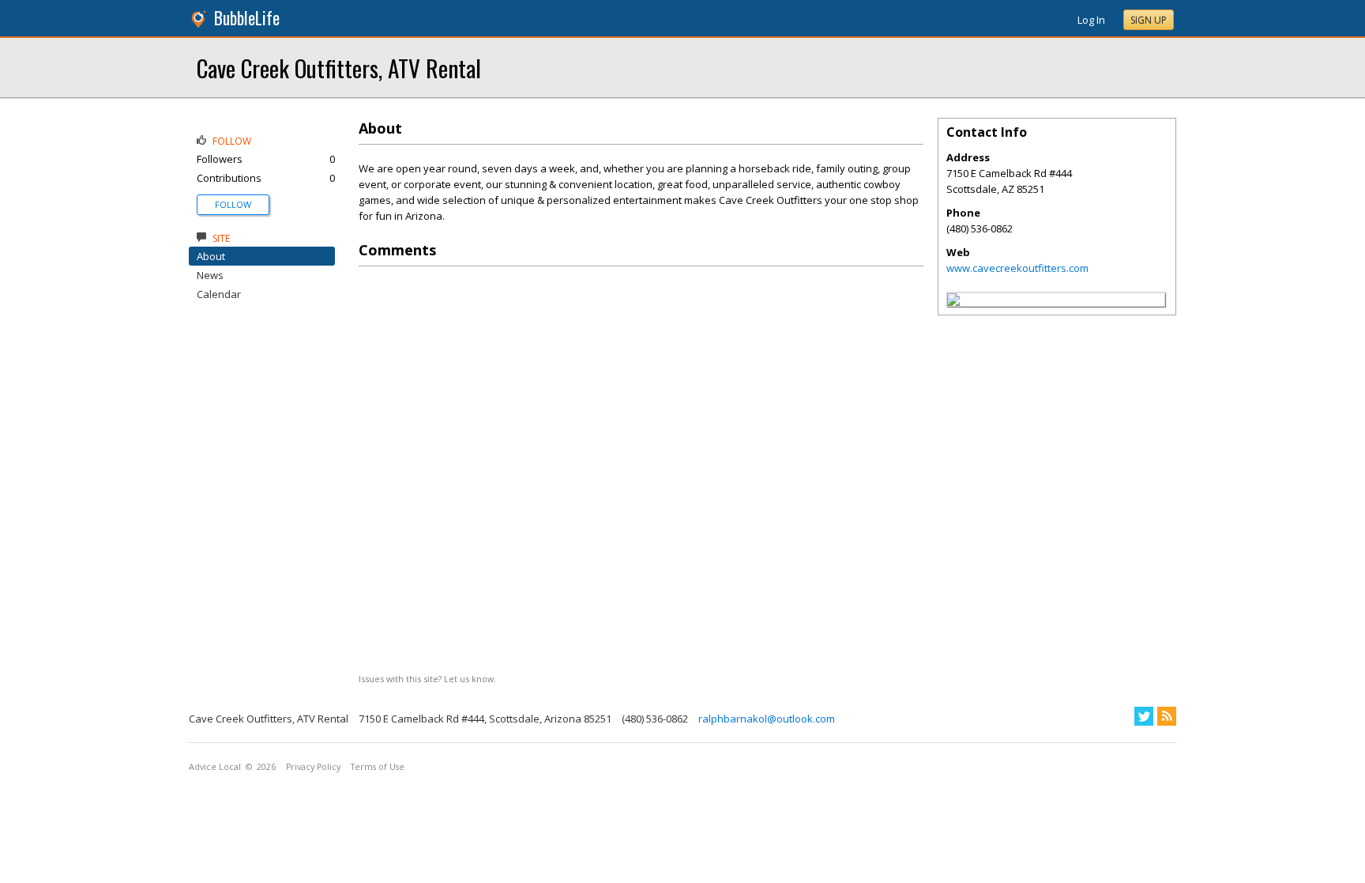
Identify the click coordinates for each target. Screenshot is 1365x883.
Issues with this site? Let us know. (427, 679)
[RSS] (1166, 716)
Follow (233, 204)
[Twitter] (1143, 716)
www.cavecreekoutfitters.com (1017, 268)
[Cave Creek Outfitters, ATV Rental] (953, 302)
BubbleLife (247, 18)
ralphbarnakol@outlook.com (766, 718)
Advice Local (215, 766)
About (211, 256)
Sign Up (1148, 20)
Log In (1091, 20)
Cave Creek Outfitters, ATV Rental (339, 68)
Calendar (219, 294)
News (210, 275)
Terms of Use (377, 766)
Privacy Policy (313, 766)
